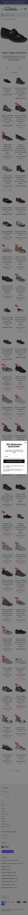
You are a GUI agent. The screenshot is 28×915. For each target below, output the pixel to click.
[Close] (25, 443)
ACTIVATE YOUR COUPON (14, 461)
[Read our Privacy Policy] (24, 469)
